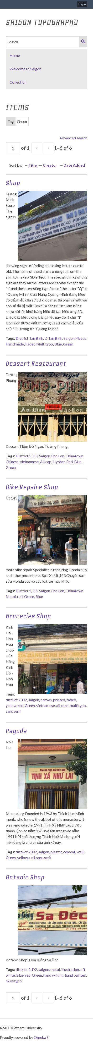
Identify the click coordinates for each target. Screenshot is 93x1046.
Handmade (15, 344)
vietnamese (29, 461)
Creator (50, 165)
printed (59, 699)
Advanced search (73, 138)
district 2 (13, 699)
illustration (70, 969)
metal (55, 969)
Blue (58, 344)
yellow (11, 705)
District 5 (23, 456)
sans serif (13, 711)
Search (83, 41)
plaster (56, 851)
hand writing (53, 975)
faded (71, 699)
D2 (24, 699)
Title (32, 165)
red (20, 596)
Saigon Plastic (75, 338)
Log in (82, 4)
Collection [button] (18, 82)
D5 (35, 456)
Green (68, 344)
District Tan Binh (29, 338)
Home (15, 55)
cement (69, 851)
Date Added (74, 165)
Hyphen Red (63, 461)
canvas (46, 699)
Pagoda (16, 731)
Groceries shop (28, 616)
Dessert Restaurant (36, 363)
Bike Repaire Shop (32, 487)
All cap (45, 461)
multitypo (78, 705)
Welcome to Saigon (25, 68)
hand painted (75, 975)
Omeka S (41, 1037)
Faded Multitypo (39, 344)
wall (80, 851)
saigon (33, 699)
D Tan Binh (53, 338)
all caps (62, 705)
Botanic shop (25, 877)
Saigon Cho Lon (51, 456)
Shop (13, 183)
